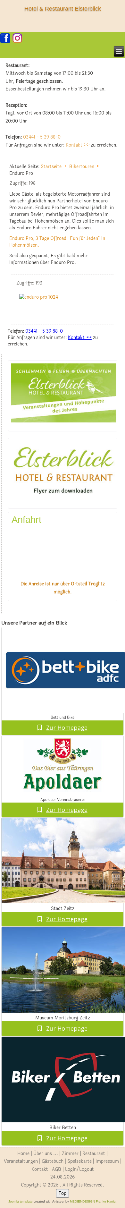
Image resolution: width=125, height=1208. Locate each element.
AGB (56, 1169)
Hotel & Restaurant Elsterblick (62, 8)
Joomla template (20, 1201)
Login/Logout (79, 1169)
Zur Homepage (67, 727)
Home (23, 1153)
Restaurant (93, 1153)
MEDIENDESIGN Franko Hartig (93, 1201)
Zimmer (70, 1153)
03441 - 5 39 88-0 (42, 137)
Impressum (107, 1161)
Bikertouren (81, 166)
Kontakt (39, 1169)
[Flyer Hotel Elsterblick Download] (64, 499)
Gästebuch (52, 1161)
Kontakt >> (77, 145)
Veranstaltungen (21, 1161)
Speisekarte (79, 1161)
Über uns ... (45, 1153)
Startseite (51, 166)
